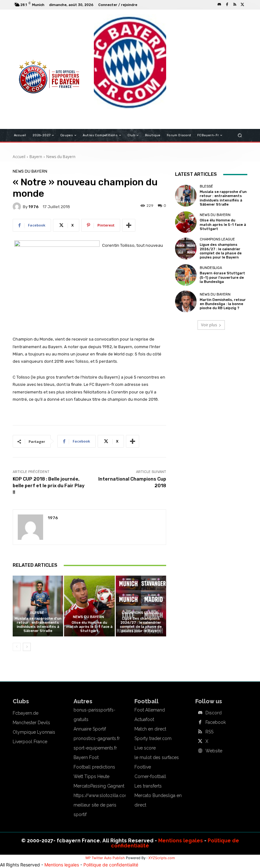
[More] (128, 225)
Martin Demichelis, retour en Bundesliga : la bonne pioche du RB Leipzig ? (223, 304)
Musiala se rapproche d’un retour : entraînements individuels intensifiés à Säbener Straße (38, 624)
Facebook (215, 722)
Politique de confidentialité (110, 864)
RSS (209, 732)
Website (213, 751)
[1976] (18, 206)
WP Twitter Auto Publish (105, 858)
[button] (240, 135)
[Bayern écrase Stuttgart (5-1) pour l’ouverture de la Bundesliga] (186, 275)
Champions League (140, 613)
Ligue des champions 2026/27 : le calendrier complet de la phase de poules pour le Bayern (141, 624)
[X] (242, 5)
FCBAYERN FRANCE (36, 41)
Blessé (37, 613)
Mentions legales (180, 841)
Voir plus (209, 325)
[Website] (200, 751)
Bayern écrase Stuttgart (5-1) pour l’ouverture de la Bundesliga (222, 277)
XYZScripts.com (161, 858)
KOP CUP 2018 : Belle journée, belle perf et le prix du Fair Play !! (49, 485)
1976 (34, 207)
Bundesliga (211, 268)
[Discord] (219, 5)
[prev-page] (17, 647)
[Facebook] (227, 5)
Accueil (19, 156)
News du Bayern (60, 156)
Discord (213, 713)
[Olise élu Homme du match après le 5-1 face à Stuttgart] (89, 606)
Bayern (35, 156)
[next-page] (27, 647)
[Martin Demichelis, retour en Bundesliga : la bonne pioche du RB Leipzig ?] (186, 301)
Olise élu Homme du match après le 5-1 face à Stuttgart (89, 627)
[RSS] (234, 5)
